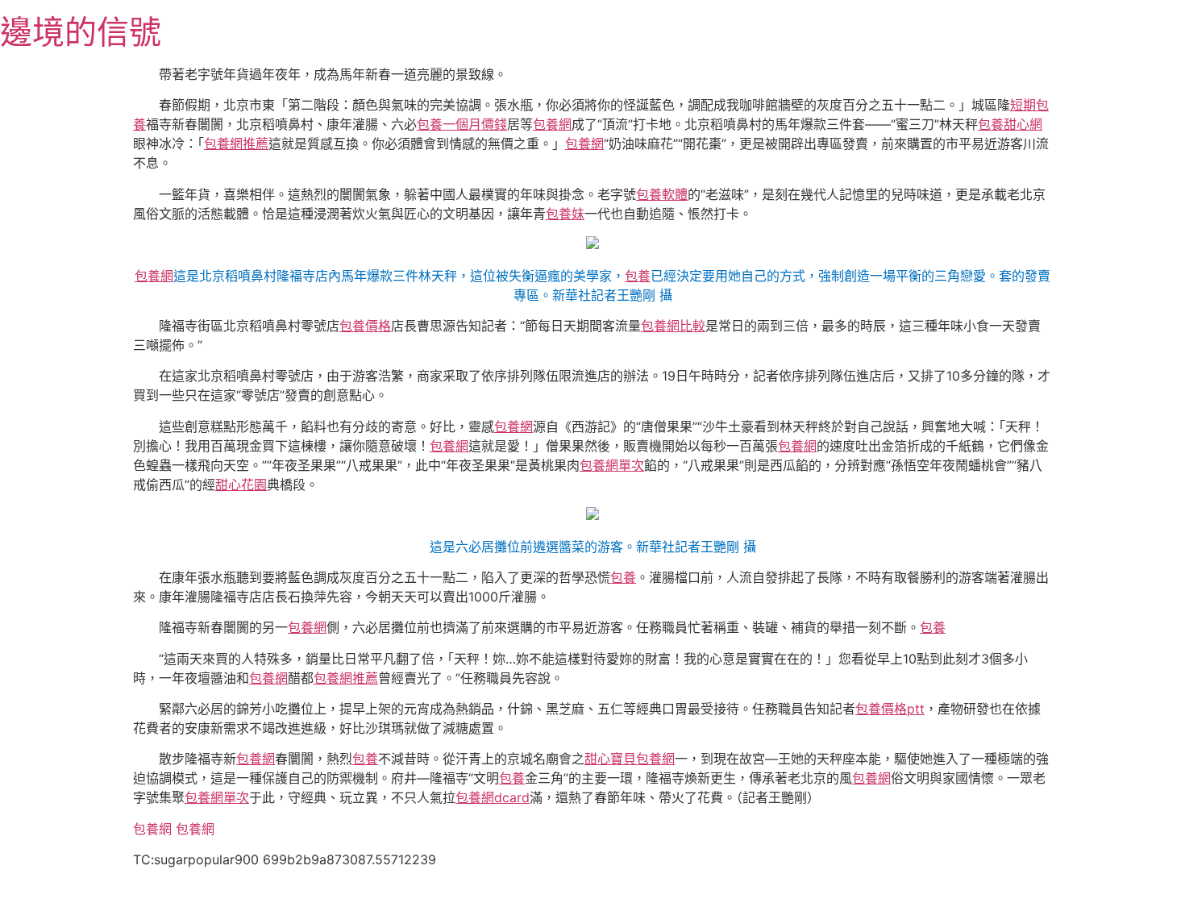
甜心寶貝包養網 (629, 759)
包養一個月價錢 (462, 124)
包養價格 (365, 326)
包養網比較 (673, 326)
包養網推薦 (236, 143)
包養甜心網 (1010, 124)
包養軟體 (662, 194)
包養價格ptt (890, 709)
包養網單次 (612, 465)
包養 (638, 276)
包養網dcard (492, 797)
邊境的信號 (80, 32)
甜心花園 (241, 484)
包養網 (552, 124)
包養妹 (565, 214)
